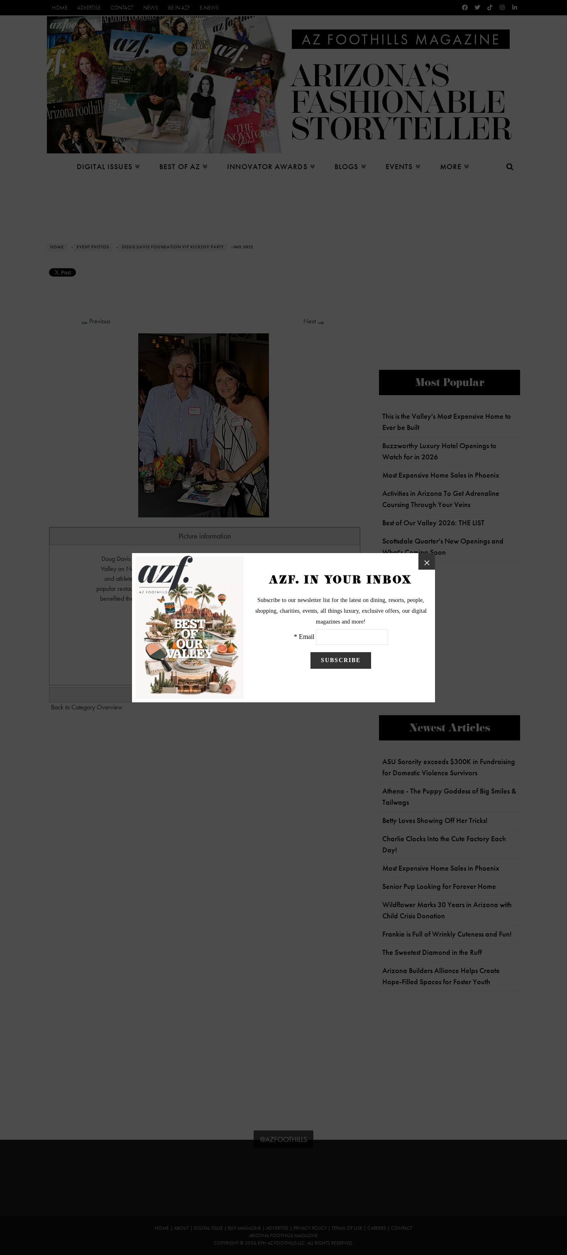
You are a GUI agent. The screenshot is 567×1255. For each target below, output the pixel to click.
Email (306, 636)
